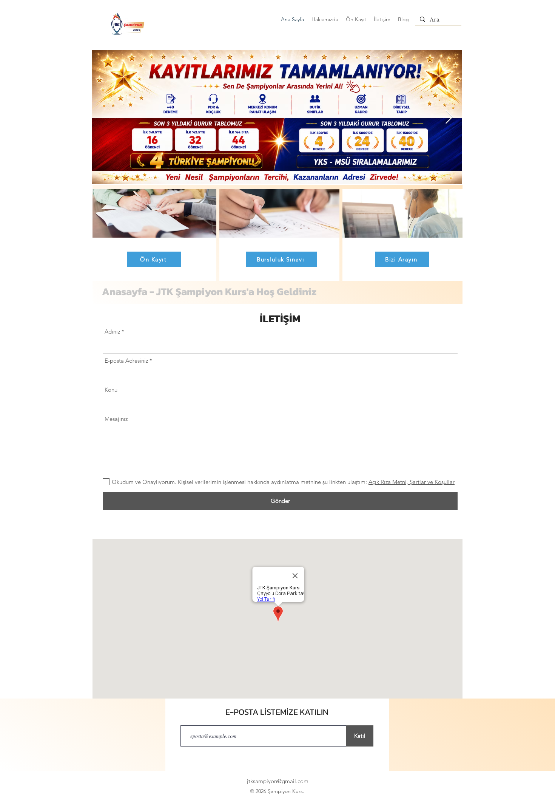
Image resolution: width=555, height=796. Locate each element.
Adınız (112, 331)
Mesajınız (116, 419)
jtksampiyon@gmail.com (277, 781)
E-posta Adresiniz (126, 360)
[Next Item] (449, 117)
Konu (111, 390)
